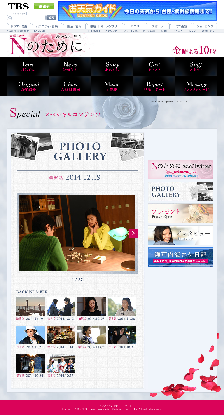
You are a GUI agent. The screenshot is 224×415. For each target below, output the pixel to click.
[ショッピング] (205, 26)
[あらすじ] (112, 66)
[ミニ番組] (180, 26)
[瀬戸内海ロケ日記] (181, 257)
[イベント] (178, 31)
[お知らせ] (70, 66)
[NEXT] (133, 233)
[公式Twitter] (181, 169)
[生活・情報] (74, 26)
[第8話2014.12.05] (91, 310)
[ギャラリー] (181, 191)
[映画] (164, 31)
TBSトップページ (103, 406)
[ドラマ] (19, 26)
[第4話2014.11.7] (91, 339)
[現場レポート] (154, 86)
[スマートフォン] (131, 31)
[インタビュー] (181, 235)
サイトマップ (123, 406)
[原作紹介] (28, 86)
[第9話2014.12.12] (61, 310)
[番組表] (44, 6)
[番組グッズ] (208, 31)
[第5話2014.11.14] (61, 339)
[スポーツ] (157, 26)
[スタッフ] (196, 66)
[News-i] (95, 31)
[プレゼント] (181, 213)
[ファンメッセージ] (196, 86)
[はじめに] (28, 66)
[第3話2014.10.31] (122, 339)
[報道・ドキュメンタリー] (104, 26)
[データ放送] (149, 31)
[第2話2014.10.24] (30, 367)
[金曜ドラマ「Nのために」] (50, 45)
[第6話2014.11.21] (30, 339)
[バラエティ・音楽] (47, 26)
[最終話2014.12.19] (30, 310)
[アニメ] (134, 26)
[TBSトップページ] (18, 5)
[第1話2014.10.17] (61, 367)
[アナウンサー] (112, 31)
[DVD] (192, 31)
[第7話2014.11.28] (122, 310)
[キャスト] (154, 66)
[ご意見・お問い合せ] (18, 30)
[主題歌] (112, 86)
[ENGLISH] (39, 30)
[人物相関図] (70, 86)
